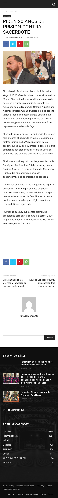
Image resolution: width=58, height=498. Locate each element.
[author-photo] (29, 311)
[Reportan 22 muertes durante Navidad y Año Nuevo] (11, 396)
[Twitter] (13, 44)
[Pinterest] (20, 44)
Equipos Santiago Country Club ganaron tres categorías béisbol (42, 283)
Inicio (5, 11)
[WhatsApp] (26, 44)
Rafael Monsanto (13, 37)
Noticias (13, 11)
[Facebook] (6, 44)
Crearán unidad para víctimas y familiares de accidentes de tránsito (14, 283)
